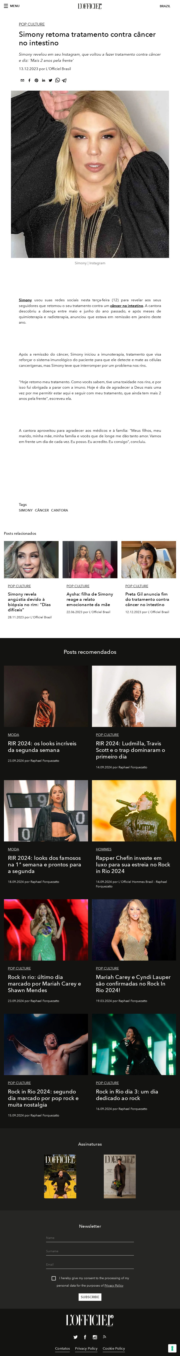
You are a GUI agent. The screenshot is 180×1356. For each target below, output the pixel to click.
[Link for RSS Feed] (104, 1337)
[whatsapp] (57, 81)
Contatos (62, 1348)
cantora (59, 510)
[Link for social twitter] (75, 1338)
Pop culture (32, 24)
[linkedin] (43, 81)
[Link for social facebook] (85, 1338)
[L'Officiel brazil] (90, 6)
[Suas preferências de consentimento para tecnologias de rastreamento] (172, 1348)
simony (25, 510)
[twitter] (50, 81)
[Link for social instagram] (95, 1338)
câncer (42, 510)
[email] (22, 81)
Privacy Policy (113, 1285)
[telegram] (64, 81)
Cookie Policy (114, 1348)
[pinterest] (36, 81)
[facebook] (29, 81)
